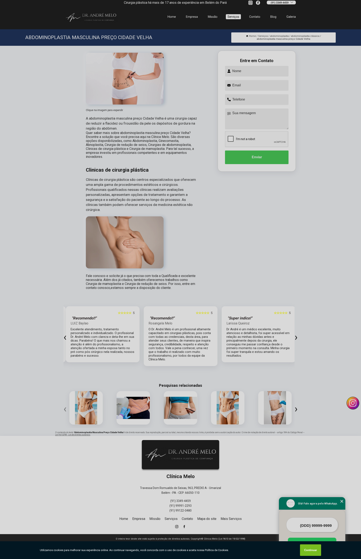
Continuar (310, 550)
